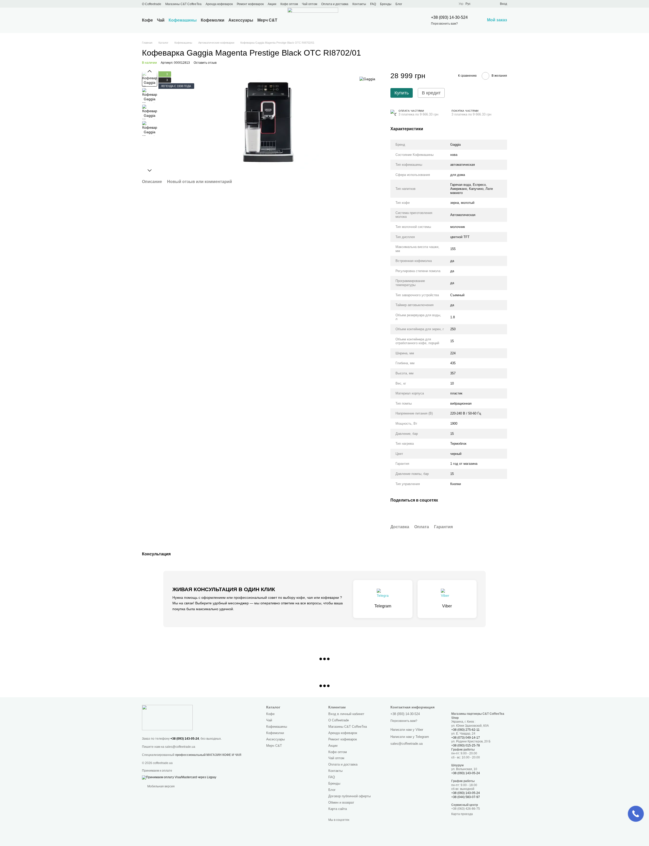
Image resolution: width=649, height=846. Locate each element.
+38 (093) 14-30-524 (449, 17)
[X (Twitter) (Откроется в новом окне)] (420, 4)
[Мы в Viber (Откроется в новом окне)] (438, 4)
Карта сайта (337, 809)
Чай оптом (309, 4)
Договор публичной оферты (349, 796)
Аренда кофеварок (219, 4)
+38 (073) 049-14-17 (465, 737)
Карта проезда (462, 814)
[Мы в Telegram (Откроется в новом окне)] (432, 4)
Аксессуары (240, 20)
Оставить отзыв (205, 62)
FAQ (373, 4)
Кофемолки (212, 20)
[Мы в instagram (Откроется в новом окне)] (426, 4)
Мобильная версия (161, 786)
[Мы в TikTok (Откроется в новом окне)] (444, 4)
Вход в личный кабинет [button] (346, 714)
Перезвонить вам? (444, 23)
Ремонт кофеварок (250, 4)
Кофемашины (183, 20)
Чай (161, 20)
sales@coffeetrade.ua (180, 747)
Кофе (147, 20)
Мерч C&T (267, 20)
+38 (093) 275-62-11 (465, 730)
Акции (272, 4)
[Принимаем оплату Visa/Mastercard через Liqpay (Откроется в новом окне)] (179, 777)
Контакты (359, 4)
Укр (461, 3)
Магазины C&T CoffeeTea (183, 4)
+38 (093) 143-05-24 (184, 738)
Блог (398, 4)
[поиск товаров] (410, 20)
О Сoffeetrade (151, 4)
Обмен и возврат (341, 802)
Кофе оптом (289, 4)
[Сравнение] (478, 4)
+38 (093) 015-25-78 (465, 745)
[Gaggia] (367, 78)
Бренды (385, 4)
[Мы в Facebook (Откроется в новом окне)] (414, 4)
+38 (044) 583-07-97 (465, 797)
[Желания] (487, 4)
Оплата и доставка (334, 4)
